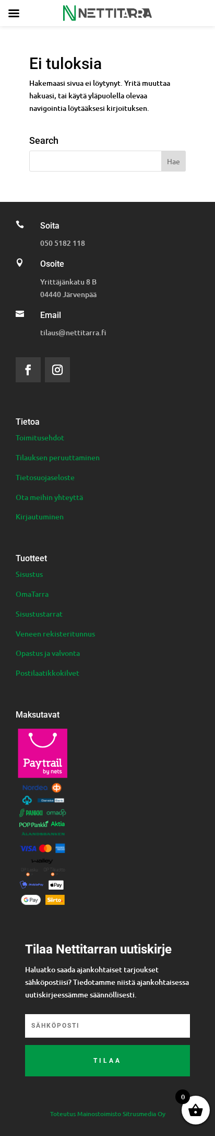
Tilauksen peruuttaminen (58, 457)
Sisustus (29, 574)
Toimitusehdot (40, 437)
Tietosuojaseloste (45, 477)
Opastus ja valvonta (48, 653)
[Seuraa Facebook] (28, 369)
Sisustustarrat (39, 614)
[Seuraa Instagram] (57, 369)
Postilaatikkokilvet (47, 673)
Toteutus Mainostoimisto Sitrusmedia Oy (107, 1113)
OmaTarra (32, 594)
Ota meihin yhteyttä (49, 497)
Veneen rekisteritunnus (55, 634)
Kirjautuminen (40, 516)
